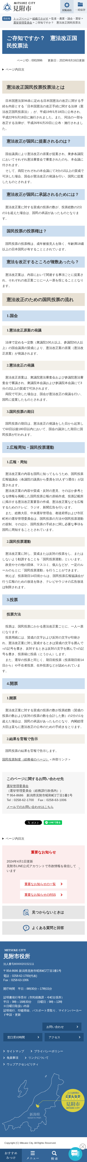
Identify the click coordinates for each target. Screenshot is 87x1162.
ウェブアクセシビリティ (23, 1064)
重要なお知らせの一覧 (40, 884)
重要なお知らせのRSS (40, 894)
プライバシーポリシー (48, 1051)
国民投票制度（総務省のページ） (25, 759)
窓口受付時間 (16, 1037)
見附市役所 (16, 953)
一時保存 (80, 6)
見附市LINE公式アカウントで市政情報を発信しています (41, 868)
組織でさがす (40, 18)
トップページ (21, 18)
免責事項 (12, 1057)
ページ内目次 (15, 69)
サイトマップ (15, 1051)
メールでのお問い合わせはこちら (30, 807)
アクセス (54, 1037)
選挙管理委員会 (22, 22)
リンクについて (38, 1057)
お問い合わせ (55, 1027)
